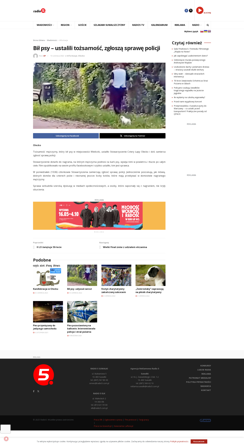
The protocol (130, 419)
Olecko (81, 55)
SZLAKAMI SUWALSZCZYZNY (109, 25)
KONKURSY (205, 365)
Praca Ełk (98, 419)
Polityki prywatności (179, 441)
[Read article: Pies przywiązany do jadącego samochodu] (48, 311)
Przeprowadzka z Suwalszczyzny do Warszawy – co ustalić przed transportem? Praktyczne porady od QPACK (190, 109)
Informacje (63, 40)
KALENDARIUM (159, 25)
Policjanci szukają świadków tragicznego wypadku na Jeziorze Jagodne (189, 90)
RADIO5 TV (138, 25)
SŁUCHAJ (207, 13)
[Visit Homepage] (39, 10)
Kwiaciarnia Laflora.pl (123, 426)
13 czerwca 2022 (57, 55)
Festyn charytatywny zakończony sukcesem (113, 290)
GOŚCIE (82, 25)
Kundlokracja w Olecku (45, 288)
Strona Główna (39, 40)
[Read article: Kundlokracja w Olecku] (48, 275)
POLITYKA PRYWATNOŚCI (198, 382)
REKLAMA (180, 25)
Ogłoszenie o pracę (113, 419)
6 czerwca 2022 (109, 296)
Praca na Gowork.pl (103, 426)
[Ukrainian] (205, 31)
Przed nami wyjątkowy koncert (188, 101)
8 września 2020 (75, 335)
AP (44, 55)
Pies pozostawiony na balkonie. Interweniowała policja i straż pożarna (81, 328)
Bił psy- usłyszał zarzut (79, 288)
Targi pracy (144, 419)
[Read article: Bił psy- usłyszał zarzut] (82, 275)
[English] (209, 31)
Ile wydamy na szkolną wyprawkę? (189, 97)
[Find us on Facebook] (186, 10)
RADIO (195, 25)
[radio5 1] (99, 215)
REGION (65, 25)
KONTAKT (206, 390)
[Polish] (202, 31)
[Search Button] (208, 25)
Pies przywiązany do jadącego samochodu (44, 327)
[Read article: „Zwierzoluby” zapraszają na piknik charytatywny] (150, 275)
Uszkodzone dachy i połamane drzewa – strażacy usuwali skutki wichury (191, 68)
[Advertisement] (117, 10)
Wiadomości (52, 40)
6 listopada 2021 (41, 332)
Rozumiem (198, 441)
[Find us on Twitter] (191, 10)
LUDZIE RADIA (204, 369)
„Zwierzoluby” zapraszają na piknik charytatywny (150, 290)
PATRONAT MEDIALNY (200, 378)
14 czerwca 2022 (75, 293)
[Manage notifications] (6, 439)
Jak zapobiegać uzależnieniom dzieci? (191, 55)
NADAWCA (206, 386)
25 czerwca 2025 (41, 293)
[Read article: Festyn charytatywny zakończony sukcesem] (116, 275)
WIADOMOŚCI (44, 25)
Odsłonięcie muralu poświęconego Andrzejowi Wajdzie (189, 61)
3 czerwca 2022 (143, 296)
